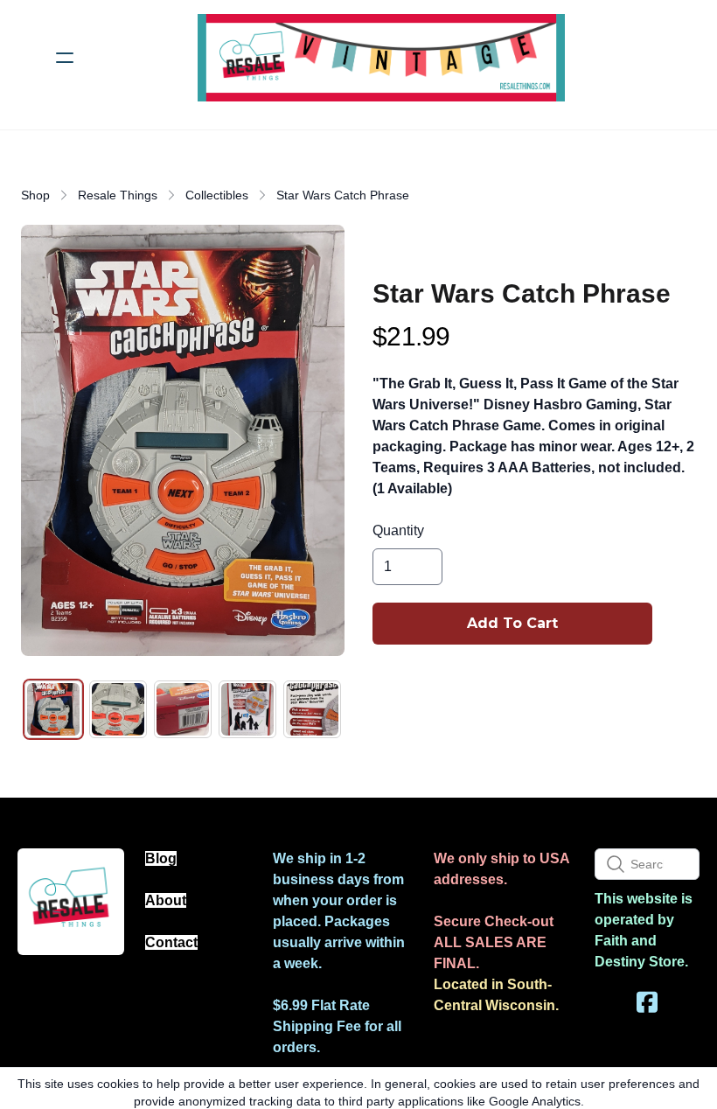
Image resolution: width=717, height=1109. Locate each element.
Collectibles (216, 195)
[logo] (381, 57)
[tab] (53, 709)
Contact (171, 942)
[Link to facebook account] (647, 1002)
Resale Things (117, 195)
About (165, 900)
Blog (161, 858)
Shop (35, 195)
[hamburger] (64, 57)
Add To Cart (512, 623)
